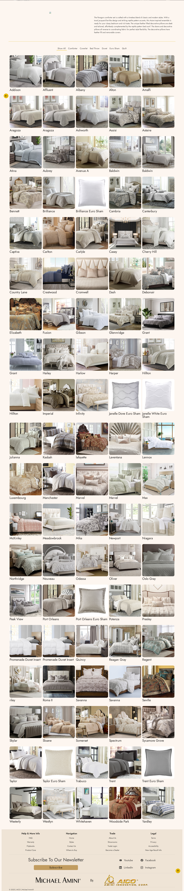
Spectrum (115, 740)
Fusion (47, 332)
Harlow (80, 373)
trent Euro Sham (153, 781)
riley (12, 700)
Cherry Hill (149, 251)
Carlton (47, 251)
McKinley (16, 538)
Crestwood (50, 292)
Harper (113, 373)
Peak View (16, 619)
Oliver (113, 578)
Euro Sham (115, 48)
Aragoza (15, 130)
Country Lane (18, 292)
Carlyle (80, 251)
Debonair (148, 292)
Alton (112, 90)
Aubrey (47, 170)
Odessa (81, 578)
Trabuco (81, 781)
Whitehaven (84, 821)
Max (145, 497)
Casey (113, 251)
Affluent (48, 90)
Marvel (80, 497)
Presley (146, 619)
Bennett (14, 211)
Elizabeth (16, 332)
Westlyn (48, 821)
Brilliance (49, 211)
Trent (112, 781)
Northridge (17, 578)
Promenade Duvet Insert (25, 659)
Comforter (72, 48)
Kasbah (47, 457)
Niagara (147, 538)
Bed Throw (94, 48)
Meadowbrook (52, 538)
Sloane (47, 740)
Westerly (15, 821)
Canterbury (149, 211)
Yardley (147, 821)
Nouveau (49, 578)
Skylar (13, 740)
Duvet (104, 48)
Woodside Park (119, 821)
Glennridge (116, 332)
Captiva (14, 251)
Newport (114, 538)
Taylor (13, 781)
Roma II (47, 700)
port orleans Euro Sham (91, 619)
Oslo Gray (149, 578)
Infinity (80, 413)
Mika (79, 538)
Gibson (81, 332)
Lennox (147, 457)
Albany (80, 90)
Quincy (80, 659)
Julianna (15, 457)
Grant (146, 332)
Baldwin (114, 170)
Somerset (82, 740)
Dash (112, 292)
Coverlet (83, 48)
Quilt (124, 48)
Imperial (48, 413)
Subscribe (56, 867)
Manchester (50, 497)
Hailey (47, 373)
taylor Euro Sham (54, 781)
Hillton (146, 373)
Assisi (113, 130)
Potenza (114, 619)
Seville (146, 700)
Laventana (115, 457)
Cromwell (82, 292)
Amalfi (146, 90)
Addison (15, 90)
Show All (62, 48)
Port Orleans (51, 619)
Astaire (146, 130)
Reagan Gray (117, 659)
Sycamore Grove (153, 740)
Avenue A (82, 170)
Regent (146, 659)
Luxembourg (18, 497)
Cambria (114, 211)
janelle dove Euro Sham (124, 413)
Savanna (81, 700)
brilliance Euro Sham (89, 211)
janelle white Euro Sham (154, 415)
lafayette (81, 457)
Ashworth (82, 130)
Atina (13, 170)
